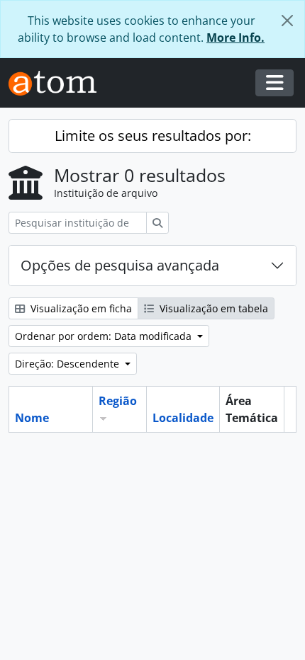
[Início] (58, 83)
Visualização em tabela (212, 308)
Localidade (183, 418)
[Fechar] (287, 20)
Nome (32, 418)
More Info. (235, 37)
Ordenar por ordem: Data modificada (104, 336)
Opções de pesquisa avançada (120, 265)
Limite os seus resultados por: (153, 135)
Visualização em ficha (80, 308)
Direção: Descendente (68, 363)
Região (118, 401)
